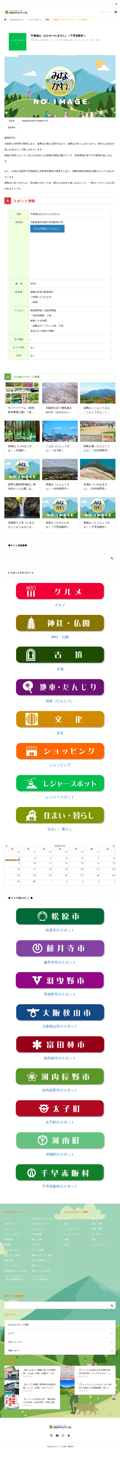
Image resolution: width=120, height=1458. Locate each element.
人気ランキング (11, 1223)
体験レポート (37, 1265)
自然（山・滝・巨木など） (79, 40)
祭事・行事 (97, 1229)
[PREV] (7, 846)
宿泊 (67, 1223)
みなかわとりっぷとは (41, 1218)
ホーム (7, 1218)
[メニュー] (115, 12)
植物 (32, 40)
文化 (67, 1244)
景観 (67, 1239)
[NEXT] (113, 846)
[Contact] (62, 1435)
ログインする (106, 12)
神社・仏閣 (36, 1239)
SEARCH (116, 3)
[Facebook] (57, 1435)
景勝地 (65, 40)
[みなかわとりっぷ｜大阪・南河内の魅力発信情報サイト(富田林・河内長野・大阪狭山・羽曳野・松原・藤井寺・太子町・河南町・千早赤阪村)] (16, 12)
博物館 (7, 1244)
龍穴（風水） (96, 40)
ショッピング (37, 1229)
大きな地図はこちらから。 (47, 228)
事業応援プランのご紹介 (15, 1271)
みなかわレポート (12, 1250)
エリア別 (35, 1244)
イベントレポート (12, 1265)
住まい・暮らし (99, 1218)
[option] (60, 86)
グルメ (7, 1229)
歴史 (94, 1239)
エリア (11, 1333)
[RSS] (68, 1435)
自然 (60, 40)
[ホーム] (5, 20)
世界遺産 (8, 1239)
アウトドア (53, 40)
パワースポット (99, 1244)
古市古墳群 (36, 1234)
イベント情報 (37, 1250)
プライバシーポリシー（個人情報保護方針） (14, 1277)
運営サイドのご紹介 (40, 1271)
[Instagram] (51, 1435)
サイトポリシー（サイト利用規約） (40, 1277)
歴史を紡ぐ (9, 1260)
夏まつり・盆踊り (12, 1255)
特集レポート (14, 1350)
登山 (37, 40)
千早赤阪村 (44, 40)
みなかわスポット (39, 1223)
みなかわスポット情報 (18, 1324)
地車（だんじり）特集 (41, 1255)
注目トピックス (15, 1342)
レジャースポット (12, 1234)
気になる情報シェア (40, 1260)
